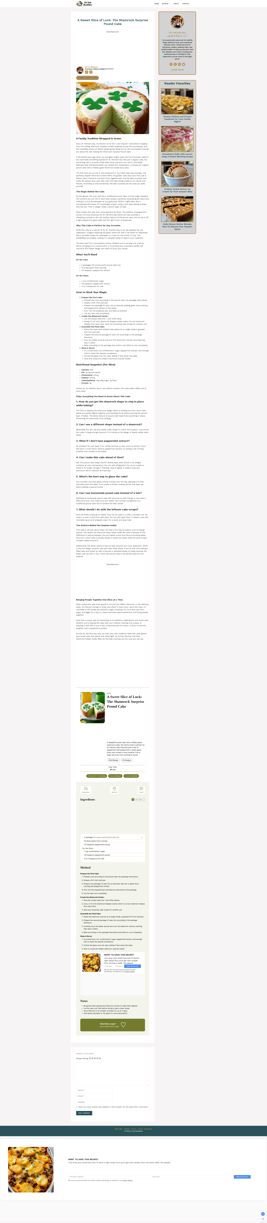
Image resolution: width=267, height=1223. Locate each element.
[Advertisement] (112, 47)
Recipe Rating (82, 1058)
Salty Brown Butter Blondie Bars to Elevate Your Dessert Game (177, 226)
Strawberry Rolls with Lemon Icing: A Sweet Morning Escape (177, 155)
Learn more (177, 70)
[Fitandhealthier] (84, 3)
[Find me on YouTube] (183, 64)
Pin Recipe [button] (126, 760)
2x (136, 799)
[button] (142, 837)
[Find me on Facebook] (171, 64)
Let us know (104, 1026)
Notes (141, 792)
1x (133, 799)
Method (114, 792)
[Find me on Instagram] (179, 64)
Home (156, 3)
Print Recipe (113, 760)
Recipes (165, 3)
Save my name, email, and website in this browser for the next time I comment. (113, 1107)
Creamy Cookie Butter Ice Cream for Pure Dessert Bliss (177, 190)
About (176, 3)
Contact (185, 3)
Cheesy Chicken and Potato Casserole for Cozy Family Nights (177, 119)
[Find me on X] (175, 64)
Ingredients (86, 792)
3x (140, 799)
